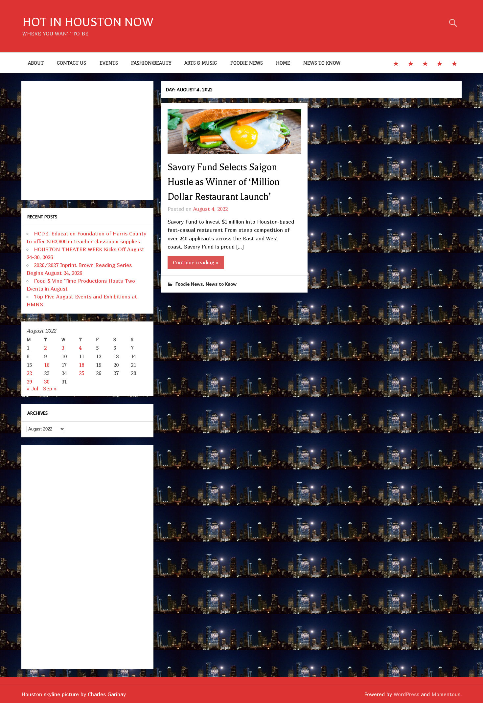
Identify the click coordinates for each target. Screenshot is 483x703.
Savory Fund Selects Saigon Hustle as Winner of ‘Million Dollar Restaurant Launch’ (224, 182)
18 (81, 365)
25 (81, 373)
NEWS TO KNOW (321, 63)
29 (29, 381)
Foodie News (189, 284)
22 (29, 373)
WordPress (406, 694)
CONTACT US (71, 63)
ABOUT (36, 63)
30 (46, 381)
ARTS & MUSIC (200, 63)
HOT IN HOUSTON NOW (87, 22)
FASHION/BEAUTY (151, 63)
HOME (283, 63)
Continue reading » (196, 262)
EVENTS (109, 63)
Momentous (445, 694)
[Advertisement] (87, 141)
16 (46, 365)
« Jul (32, 388)
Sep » (50, 388)
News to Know (221, 284)
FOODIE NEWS (246, 63)
